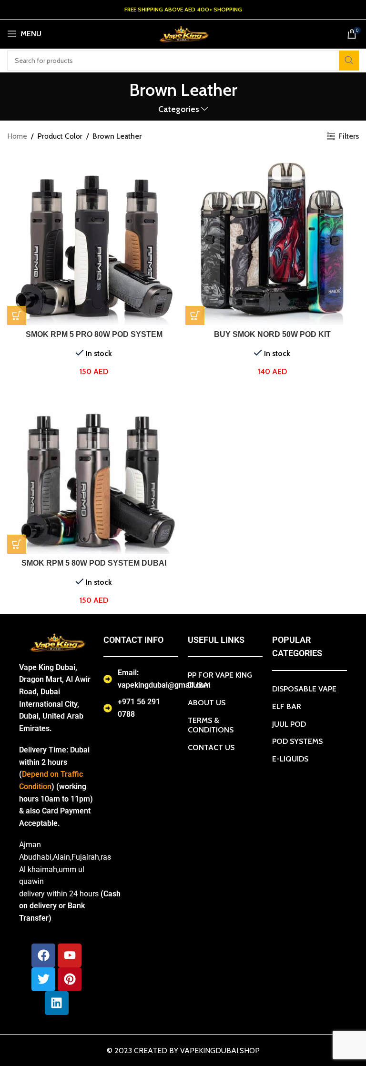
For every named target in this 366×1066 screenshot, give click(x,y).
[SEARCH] (349, 61)
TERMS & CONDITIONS (211, 725)
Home (17, 136)
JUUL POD (289, 724)
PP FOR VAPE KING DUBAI (220, 680)
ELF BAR (286, 706)
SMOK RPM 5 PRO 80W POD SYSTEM (94, 334)
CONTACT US (211, 747)
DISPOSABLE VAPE (304, 688)
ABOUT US (206, 702)
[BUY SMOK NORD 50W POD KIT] (272, 238)
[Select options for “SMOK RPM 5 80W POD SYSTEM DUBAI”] (16, 544)
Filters (348, 136)
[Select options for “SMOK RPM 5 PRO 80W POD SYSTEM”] (16, 315)
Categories (178, 109)
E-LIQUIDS (290, 758)
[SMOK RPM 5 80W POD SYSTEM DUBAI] (94, 467)
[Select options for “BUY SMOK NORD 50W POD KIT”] (194, 315)
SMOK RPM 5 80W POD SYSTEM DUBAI (93, 563)
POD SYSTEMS (297, 741)
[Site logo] (183, 33)
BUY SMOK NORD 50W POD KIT (272, 334)
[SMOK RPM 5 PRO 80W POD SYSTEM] (94, 238)
